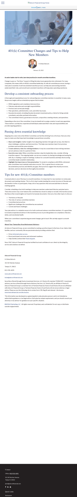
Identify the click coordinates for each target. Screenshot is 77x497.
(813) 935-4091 (14, 473)
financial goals (30, 238)
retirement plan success (19, 234)
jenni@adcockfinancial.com (13, 483)
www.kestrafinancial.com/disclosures (17, 292)
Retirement (8, 495)
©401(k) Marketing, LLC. (13, 304)
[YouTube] (10, 487)
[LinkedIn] (8, 487)
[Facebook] (5, 487)
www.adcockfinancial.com (13, 274)
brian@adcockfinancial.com (14, 277)
